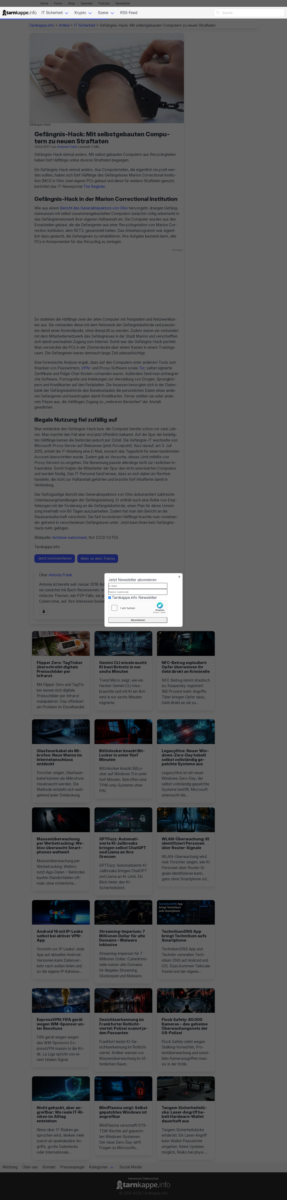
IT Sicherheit (52, 12)
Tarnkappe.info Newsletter (134, 597)
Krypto (80, 12)
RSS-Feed (128, 12)
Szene (103, 12)
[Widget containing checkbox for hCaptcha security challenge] (137, 607)
